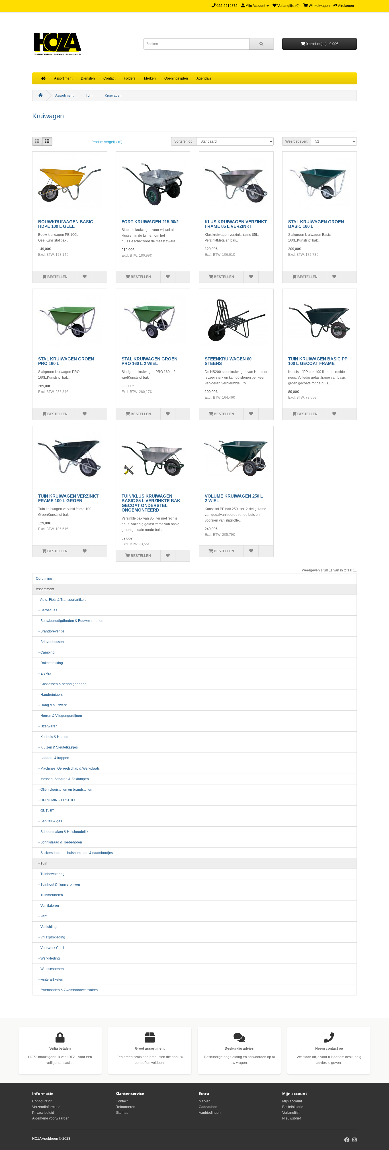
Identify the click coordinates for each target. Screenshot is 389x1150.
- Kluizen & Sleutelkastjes (57, 747)
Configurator (42, 1101)
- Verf (41, 916)
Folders (130, 78)
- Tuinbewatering (50, 874)
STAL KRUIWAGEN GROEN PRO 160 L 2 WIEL (149, 361)
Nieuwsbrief (291, 1118)
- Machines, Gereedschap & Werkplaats (68, 768)
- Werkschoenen (50, 969)
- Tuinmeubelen (49, 895)
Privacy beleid (43, 1113)
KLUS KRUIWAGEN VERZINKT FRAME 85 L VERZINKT (236, 224)
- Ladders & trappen (52, 758)
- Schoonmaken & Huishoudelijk (62, 832)
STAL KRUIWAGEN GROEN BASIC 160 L (316, 224)
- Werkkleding (48, 958)
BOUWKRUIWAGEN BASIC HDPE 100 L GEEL (65, 224)
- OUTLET (45, 811)
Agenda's (203, 78)
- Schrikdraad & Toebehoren (59, 842)
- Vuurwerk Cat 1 (50, 948)
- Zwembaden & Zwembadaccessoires (67, 990)
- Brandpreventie (50, 631)
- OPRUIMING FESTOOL (56, 800)
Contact (109, 78)
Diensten (88, 78)
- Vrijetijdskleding (50, 937)
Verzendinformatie (46, 1107)
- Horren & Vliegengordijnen (59, 716)
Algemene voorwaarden (50, 1118)
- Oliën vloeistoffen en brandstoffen (64, 790)
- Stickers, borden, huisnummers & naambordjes (74, 853)
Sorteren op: (183, 141)
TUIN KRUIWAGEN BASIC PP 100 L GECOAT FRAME (317, 361)
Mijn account (292, 1101)
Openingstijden (176, 78)
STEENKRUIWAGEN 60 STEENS (228, 361)
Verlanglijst (290, 1113)
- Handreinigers (49, 695)
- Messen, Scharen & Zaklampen (62, 779)
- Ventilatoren (47, 906)
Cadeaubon (208, 1107)
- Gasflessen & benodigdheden (61, 684)
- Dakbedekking (49, 663)
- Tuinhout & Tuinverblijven (58, 885)
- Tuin (41, 863)
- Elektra (43, 674)
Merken (150, 78)
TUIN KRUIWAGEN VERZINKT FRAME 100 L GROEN (68, 498)
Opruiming (44, 579)
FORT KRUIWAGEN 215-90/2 (150, 221)
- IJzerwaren (47, 726)
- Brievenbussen (50, 642)
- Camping (45, 652)
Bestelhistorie (292, 1107)
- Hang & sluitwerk (51, 705)
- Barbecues (46, 610)
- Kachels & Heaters (52, 737)
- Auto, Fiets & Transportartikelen (62, 600)
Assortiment (63, 78)
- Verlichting (46, 927)
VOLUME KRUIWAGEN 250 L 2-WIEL (234, 498)
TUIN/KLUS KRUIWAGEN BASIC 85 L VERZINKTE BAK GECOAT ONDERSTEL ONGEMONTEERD (151, 503)
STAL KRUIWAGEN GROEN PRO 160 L (66, 361)
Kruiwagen (113, 96)
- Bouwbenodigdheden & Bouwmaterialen (69, 621)
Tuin (89, 96)
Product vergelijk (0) (106, 142)
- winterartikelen (49, 979)
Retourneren (125, 1107)
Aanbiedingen (210, 1113)
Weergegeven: (296, 141)
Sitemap (122, 1113)
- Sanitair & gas (49, 821)
